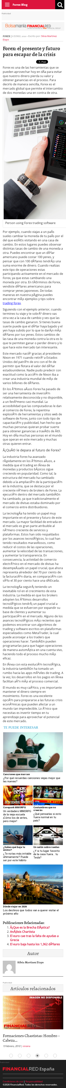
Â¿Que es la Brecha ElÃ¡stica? (30, 927)
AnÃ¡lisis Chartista (22, 932)
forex (6, 36)
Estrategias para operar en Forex (29, 1035)
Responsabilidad (34, 1081)
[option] (33, 1020)
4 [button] (37, 1055)
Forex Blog (20, 4)
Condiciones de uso (13, 1081)
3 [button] (28, 1055)
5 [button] (46, 1055)
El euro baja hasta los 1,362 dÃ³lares (35, 944)
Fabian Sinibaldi (29, 1041)
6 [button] (55, 1055)
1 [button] (11, 1055)
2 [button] (20, 1055)
